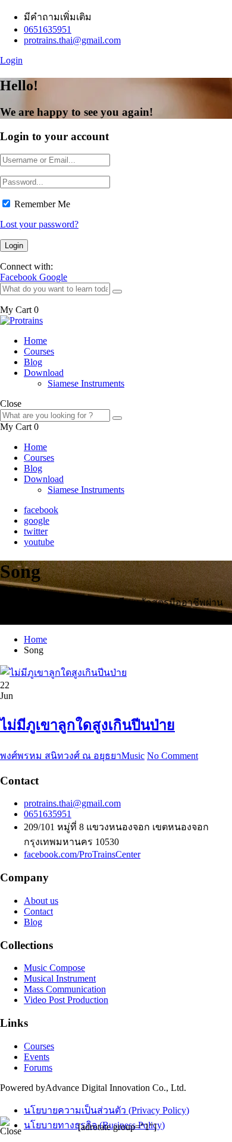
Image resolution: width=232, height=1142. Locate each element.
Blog (33, 362)
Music (133, 756)
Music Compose (54, 968)
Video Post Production (66, 1000)
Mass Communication (65, 989)
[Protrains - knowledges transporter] (21, 320)
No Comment (172, 756)
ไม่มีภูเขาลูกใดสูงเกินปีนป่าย (87, 725)
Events (36, 1057)
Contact (38, 911)
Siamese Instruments (86, 383)
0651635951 (47, 29)
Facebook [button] (19, 277)
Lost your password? (39, 224)
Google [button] (53, 277)
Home (35, 341)
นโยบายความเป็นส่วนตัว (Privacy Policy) (106, 1110)
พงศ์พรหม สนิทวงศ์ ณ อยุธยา (60, 756)
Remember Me (42, 204)
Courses (39, 351)
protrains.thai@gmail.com (72, 40)
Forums (38, 1067)
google (36, 520)
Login (11, 60)
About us (41, 901)
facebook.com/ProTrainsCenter (82, 854)
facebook (41, 510)
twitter (36, 531)
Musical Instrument (60, 978)
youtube (39, 542)
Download (44, 373)
